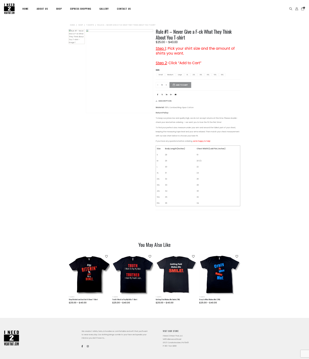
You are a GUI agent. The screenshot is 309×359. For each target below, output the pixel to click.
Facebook (158, 94)
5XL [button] (215, 75)
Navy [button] (220, 282)
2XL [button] (194, 75)
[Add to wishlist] (106, 256)
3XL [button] (201, 75)
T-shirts (71, 297)
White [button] (227, 282)
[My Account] (296, 8)
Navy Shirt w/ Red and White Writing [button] (91, 282)
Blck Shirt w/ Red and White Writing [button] (86, 282)
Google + (171, 94)
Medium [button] (170, 75)
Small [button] (161, 75)
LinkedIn (167, 94)
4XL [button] (208, 75)
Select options (89, 289)
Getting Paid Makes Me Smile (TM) (168, 299)
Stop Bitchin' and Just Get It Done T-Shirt (83, 299)
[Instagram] (87, 346)
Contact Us (124, 8)
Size (157, 70)
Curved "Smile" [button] (173, 283)
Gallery (104, 8)
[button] (291, 8)
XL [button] (187, 75)
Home (25, 8)
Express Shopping (80, 8)
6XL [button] (222, 75)
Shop (59, 8)
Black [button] (213, 282)
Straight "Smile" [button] (180, 283)
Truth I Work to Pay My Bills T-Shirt (124, 299)
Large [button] (180, 75)
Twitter (162, 94)
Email (175, 94)
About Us (42, 8)
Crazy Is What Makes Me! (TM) (209, 299)
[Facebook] (82, 346)
